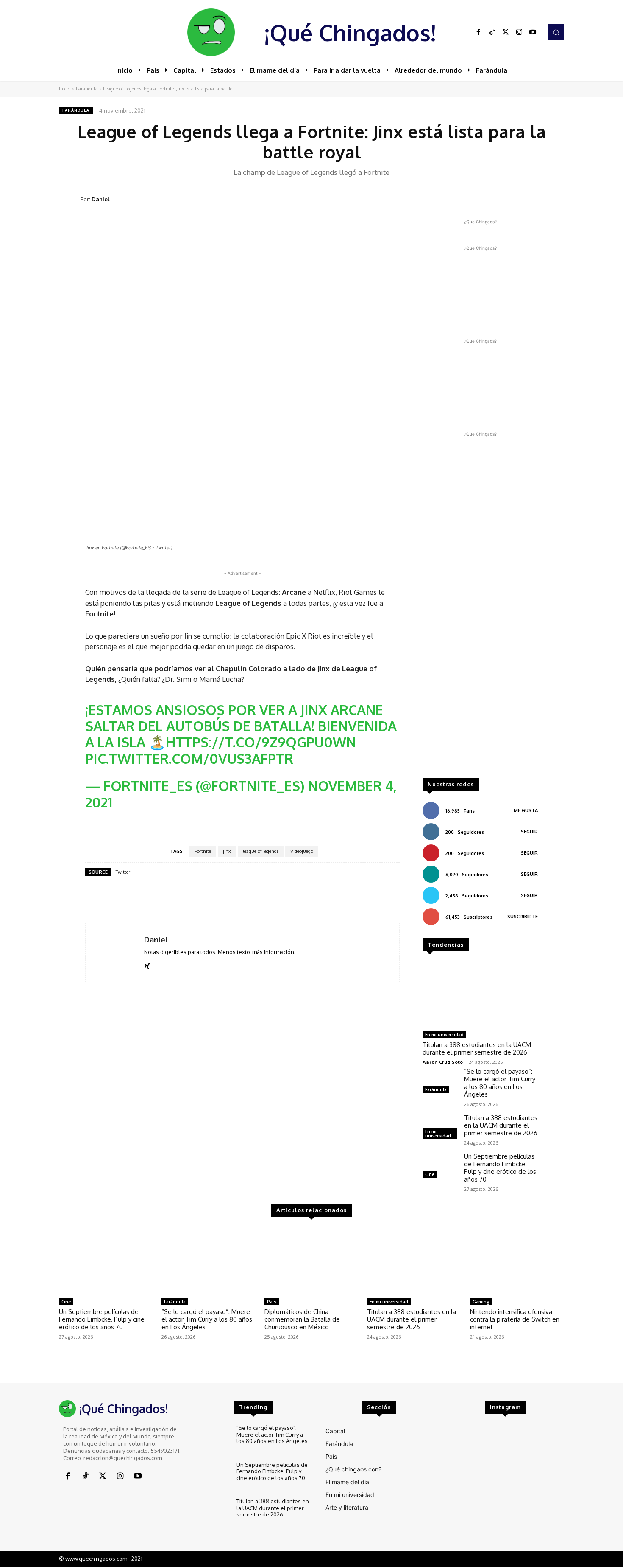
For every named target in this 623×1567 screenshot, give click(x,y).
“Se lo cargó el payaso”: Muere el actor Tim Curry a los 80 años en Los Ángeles (499, 1082)
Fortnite (203, 851)
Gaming (481, 1302)
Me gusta (526, 810)
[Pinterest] (496, 198)
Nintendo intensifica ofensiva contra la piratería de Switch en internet (514, 1319)
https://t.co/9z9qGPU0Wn (261, 742)
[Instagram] (519, 32)
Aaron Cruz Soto (443, 1062)
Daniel (101, 199)
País (271, 1302)
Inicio (64, 89)
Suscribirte (522, 917)
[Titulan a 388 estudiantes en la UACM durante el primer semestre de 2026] (480, 994)
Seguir (529, 832)
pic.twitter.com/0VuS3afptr (189, 758)
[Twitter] (505, 32)
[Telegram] (535, 198)
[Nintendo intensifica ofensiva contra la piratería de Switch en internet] (517, 1261)
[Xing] (147, 964)
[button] (556, 32)
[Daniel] (70, 198)
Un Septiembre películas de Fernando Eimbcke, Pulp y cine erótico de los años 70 (500, 1167)
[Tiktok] (492, 32)
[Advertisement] (480, 650)
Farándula (86, 89)
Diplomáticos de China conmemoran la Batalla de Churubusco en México (302, 1319)
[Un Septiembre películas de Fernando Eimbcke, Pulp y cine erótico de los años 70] (440, 1166)
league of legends (260, 851)
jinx (227, 851)
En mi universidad (444, 1035)
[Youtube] (533, 32)
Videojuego (301, 851)
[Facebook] (478, 32)
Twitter (123, 872)
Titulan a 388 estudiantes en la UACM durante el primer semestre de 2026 (477, 1048)
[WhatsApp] (515, 198)
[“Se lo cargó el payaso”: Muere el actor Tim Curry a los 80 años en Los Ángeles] (440, 1081)
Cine (429, 1174)
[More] (555, 198)
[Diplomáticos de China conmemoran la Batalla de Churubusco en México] (311, 1261)
